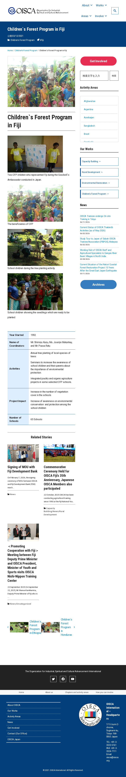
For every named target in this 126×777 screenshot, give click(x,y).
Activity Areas (14, 716)
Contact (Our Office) (17, 733)
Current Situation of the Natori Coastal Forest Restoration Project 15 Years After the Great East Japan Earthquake (98, 267)
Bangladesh (89, 126)
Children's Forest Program (22, 40)
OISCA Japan (14, 739)
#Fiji (41, 40)
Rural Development (91, 172)
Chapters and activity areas (77, 692)
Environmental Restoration (94, 183)
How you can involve (104, 692)
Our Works (13, 711)
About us (49, 692)
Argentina (88, 109)
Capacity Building (90, 161)
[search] (114, 10)
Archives (98, 284)
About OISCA (14, 705)
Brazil (86, 134)
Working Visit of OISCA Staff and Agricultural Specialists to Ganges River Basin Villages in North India (98, 253)
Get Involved (98, 61)
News (13, 494)
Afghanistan (89, 101)
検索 (114, 75)
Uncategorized (23, 604)
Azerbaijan (89, 117)
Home (21, 692)
